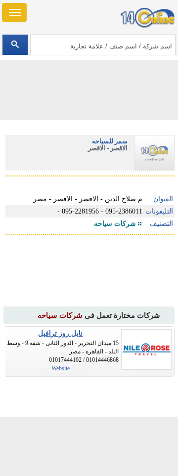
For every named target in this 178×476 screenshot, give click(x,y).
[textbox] (102, 45)
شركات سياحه (115, 223)
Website (60, 368)
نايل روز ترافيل (60, 333)
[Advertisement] (89, 446)
